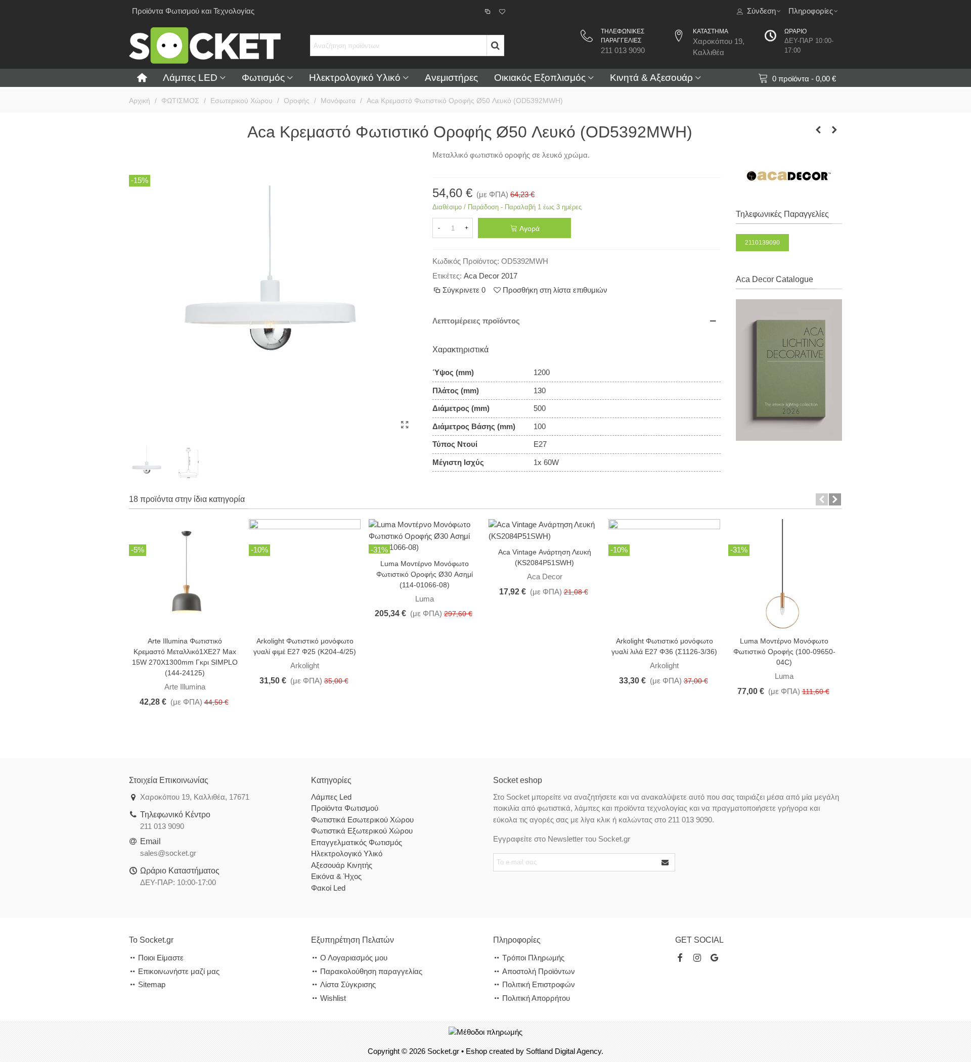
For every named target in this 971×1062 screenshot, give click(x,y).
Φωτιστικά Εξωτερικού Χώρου (362, 830)
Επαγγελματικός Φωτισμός (356, 842)
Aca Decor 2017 (490, 275)
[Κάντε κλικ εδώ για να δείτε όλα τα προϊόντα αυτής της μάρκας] (789, 176)
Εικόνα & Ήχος (336, 876)
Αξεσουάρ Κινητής (341, 865)
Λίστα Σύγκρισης (348, 984)
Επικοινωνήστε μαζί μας (178, 971)
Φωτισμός (263, 77)
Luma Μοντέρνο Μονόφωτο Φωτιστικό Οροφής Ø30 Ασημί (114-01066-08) (424, 574)
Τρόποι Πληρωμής (533, 957)
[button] (822, 499)
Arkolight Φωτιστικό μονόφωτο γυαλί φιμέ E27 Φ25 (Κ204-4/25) (304, 646)
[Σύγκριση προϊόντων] (488, 11)
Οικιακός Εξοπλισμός (540, 77)
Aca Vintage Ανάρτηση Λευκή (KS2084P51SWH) (544, 557)
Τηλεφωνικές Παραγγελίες (782, 214)
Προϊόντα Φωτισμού (344, 808)
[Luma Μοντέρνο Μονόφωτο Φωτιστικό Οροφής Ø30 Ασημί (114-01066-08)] (424, 535)
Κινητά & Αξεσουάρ (651, 77)
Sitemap (151, 984)
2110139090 (762, 242)
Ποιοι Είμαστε (161, 957)
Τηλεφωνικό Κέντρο (175, 814)
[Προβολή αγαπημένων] (503, 11)
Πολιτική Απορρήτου (536, 998)
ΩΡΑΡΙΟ (795, 31)
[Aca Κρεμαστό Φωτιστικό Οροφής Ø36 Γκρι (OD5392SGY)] (834, 129)
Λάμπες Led (331, 797)
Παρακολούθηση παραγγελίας (371, 971)
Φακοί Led (328, 888)
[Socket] (205, 45)
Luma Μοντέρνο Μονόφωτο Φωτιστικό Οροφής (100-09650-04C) (784, 651)
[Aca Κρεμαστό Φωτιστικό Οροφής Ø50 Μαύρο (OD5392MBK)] (818, 129)
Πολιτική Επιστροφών (538, 984)
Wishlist (333, 998)
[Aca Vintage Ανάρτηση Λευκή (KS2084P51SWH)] (544, 530)
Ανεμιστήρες (451, 77)
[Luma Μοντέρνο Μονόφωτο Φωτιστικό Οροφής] (784, 574)
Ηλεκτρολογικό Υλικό (355, 77)
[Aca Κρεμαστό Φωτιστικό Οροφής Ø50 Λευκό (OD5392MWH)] (404, 425)
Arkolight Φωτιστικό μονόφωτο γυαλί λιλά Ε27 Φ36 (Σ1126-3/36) (664, 646)
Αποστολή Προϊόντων (538, 971)
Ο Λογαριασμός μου (353, 957)
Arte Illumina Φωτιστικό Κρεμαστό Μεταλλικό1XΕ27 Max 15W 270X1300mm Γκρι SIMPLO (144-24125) (185, 657)
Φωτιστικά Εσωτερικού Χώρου (362, 819)
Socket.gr (443, 1051)
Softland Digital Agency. (564, 1051)
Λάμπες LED (190, 77)
